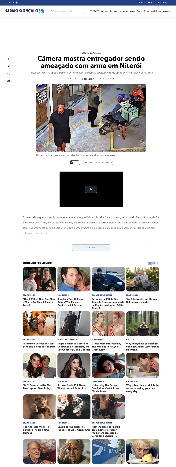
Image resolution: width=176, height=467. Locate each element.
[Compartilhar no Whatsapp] (9, 74)
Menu (96, 11)
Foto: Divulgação (107, 155)
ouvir (76, 163)
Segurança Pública (152, 11)
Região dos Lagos (127, 11)
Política (113, 11)
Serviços (104, 11)
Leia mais (91, 247)
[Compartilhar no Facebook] (9, 58)
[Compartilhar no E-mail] (9, 81)
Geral (139, 11)
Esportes (166, 11)
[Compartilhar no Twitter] (9, 66)
